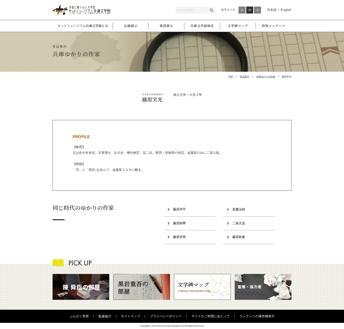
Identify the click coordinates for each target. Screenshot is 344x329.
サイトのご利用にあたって (211, 316)
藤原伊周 (179, 237)
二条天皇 (238, 223)
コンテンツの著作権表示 (257, 316)
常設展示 (244, 76)
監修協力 (105, 316)
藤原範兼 (238, 237)
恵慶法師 (238, 209)
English (286, 10)
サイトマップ (130, 316)
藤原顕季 (179, 223)
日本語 (272, 10)
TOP (230, 76)
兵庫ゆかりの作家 (265, 76)
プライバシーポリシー (166, 316)
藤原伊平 (179, 209)
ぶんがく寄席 (79, 316)
